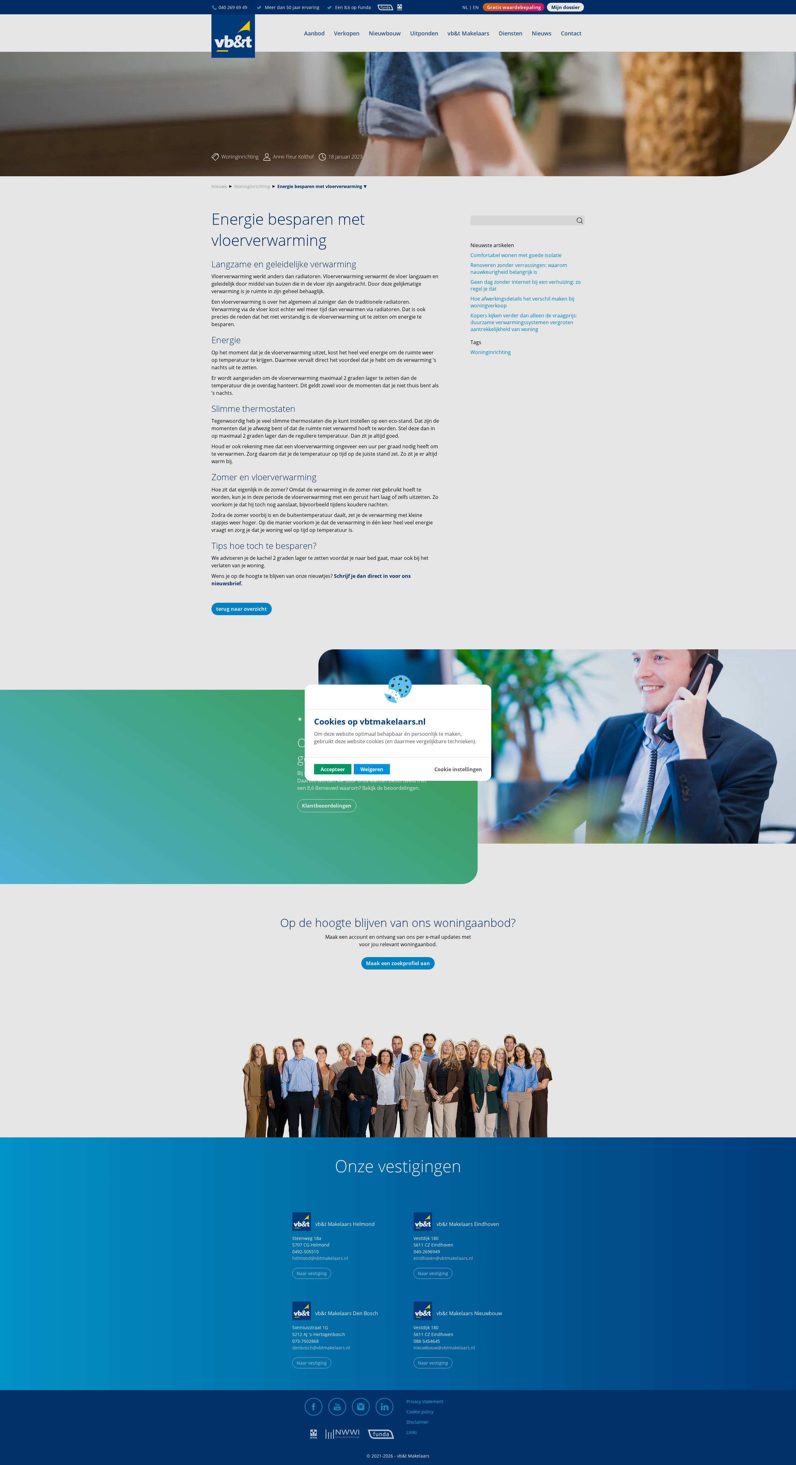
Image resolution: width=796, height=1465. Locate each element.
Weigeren (371, 769)
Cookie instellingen (458, 769)
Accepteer (333, 769)
